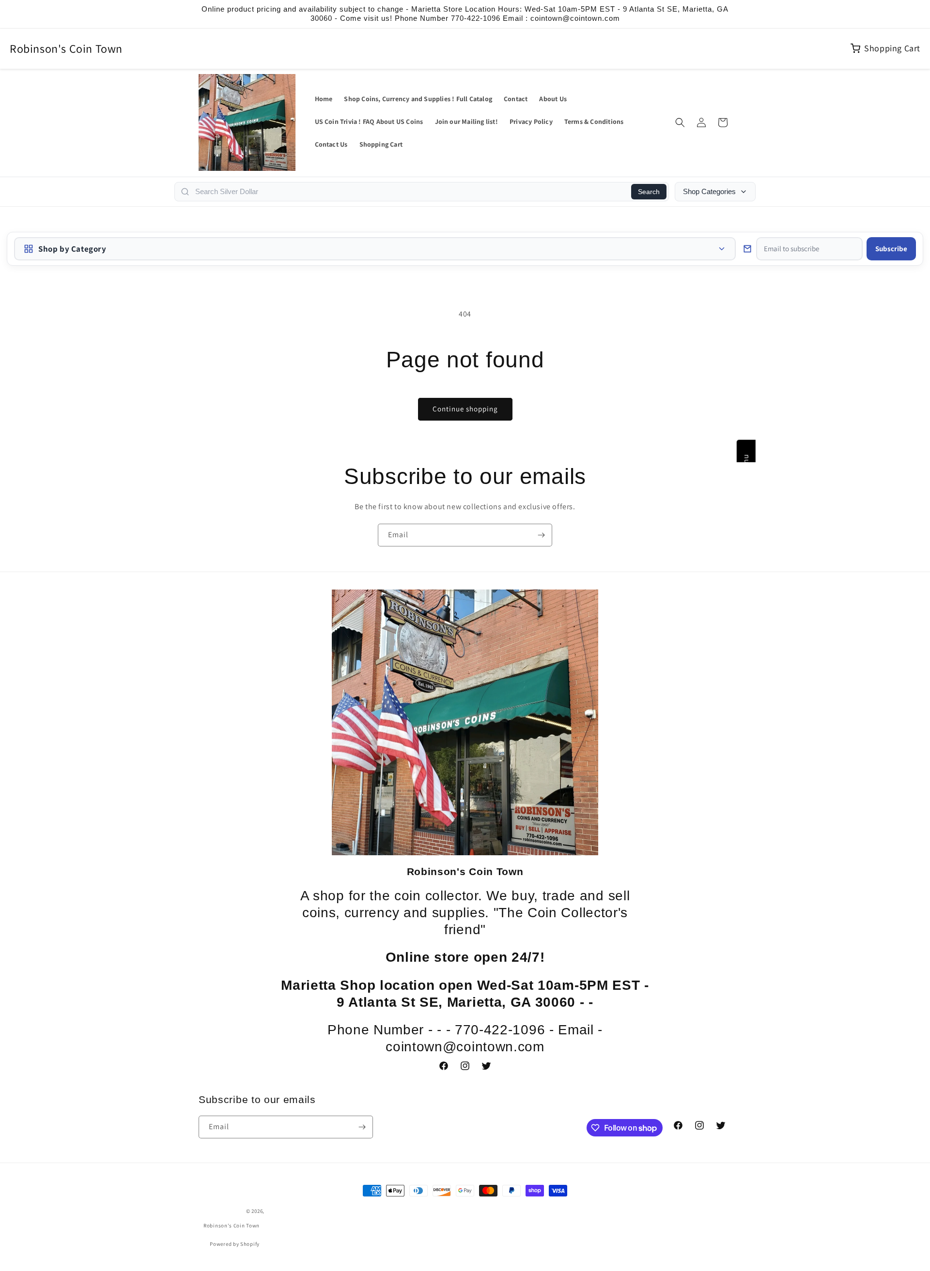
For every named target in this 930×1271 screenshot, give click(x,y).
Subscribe (891, 248)
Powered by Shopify (235, 1244)
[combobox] (410, 191)
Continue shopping (465, 408)
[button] (680, 122)
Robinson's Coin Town (66, 48)
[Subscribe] (541, 535)
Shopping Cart (892, 48)
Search (649, 192)
